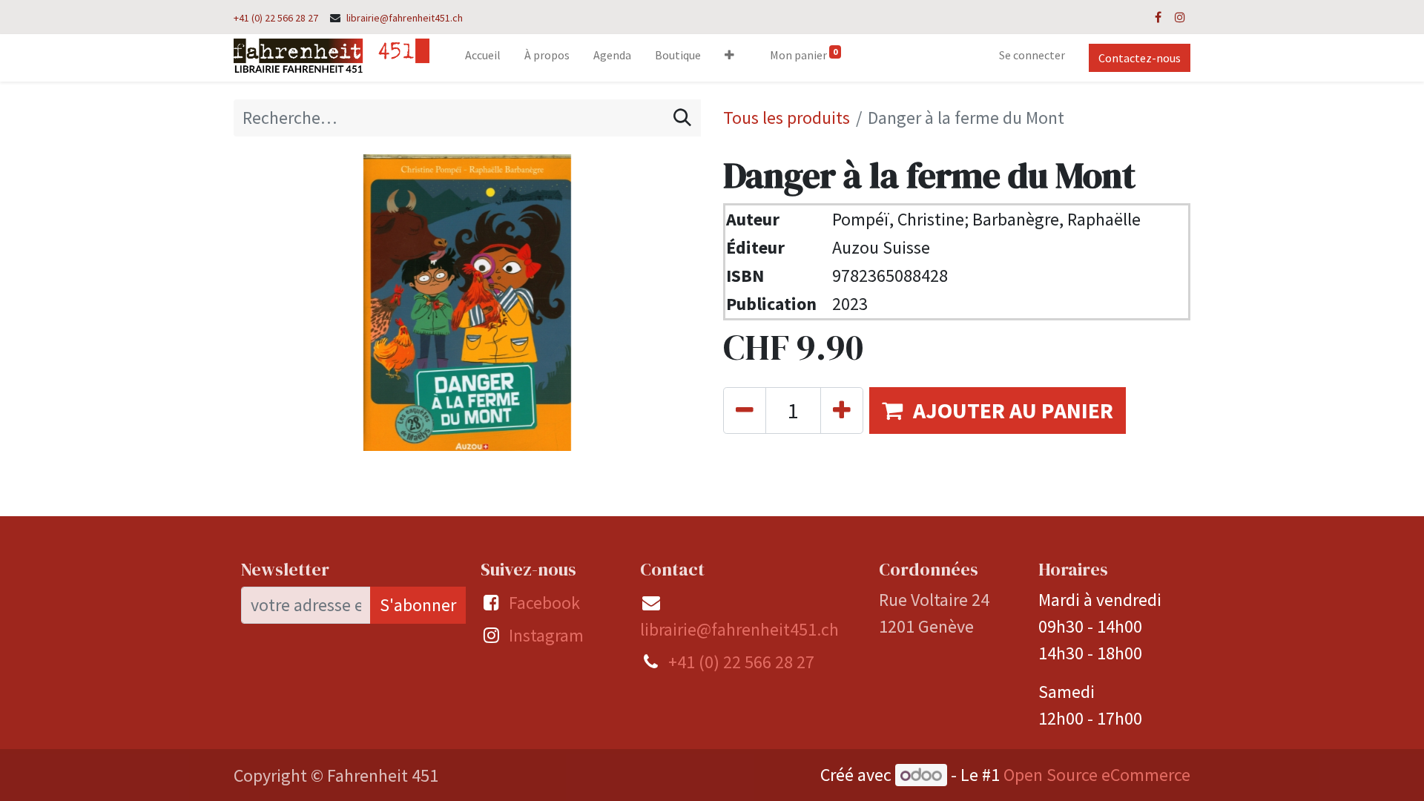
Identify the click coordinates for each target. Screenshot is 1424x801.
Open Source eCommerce (1096, 774)
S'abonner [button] (418, 604)
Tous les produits (786, 117)
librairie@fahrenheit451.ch (404, 17)
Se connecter (1032, 54)
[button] (729, 58)
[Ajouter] (841, 410)
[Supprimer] (744, 410)
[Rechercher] (682, 117)
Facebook (544, 602)
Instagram (546, 635)
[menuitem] (483, 58)
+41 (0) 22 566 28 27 (276, 17)
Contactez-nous (1139, 57)
